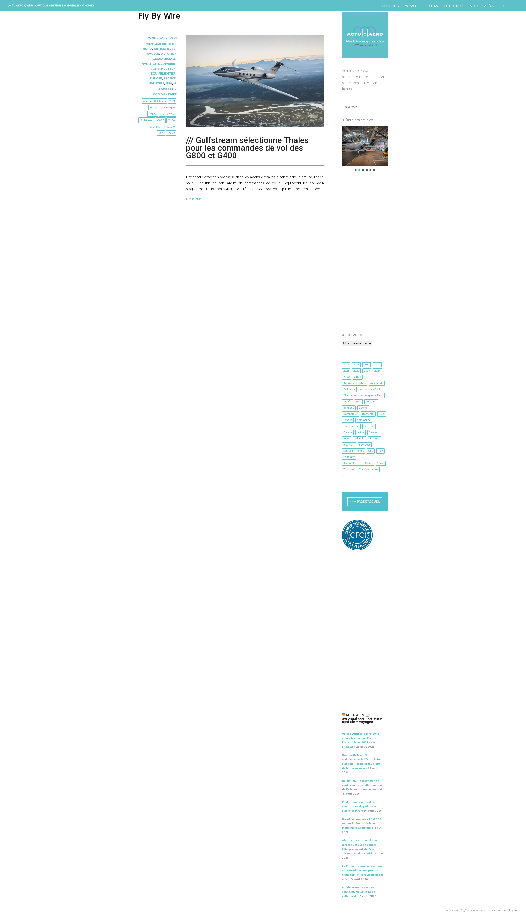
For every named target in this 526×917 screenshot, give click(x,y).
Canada (347, 420)
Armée (347, 401)
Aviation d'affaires (159, 64)
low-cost (349, 444)
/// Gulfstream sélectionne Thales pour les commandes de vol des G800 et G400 (247, 148)
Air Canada (376, 383)
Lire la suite (196, 199)
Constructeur (163, 68)
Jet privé (155, 126)
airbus (357, 377)
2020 (377, 364)
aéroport (371, 401)
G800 (160, 120)
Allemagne (349, 395)
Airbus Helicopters (354, 383)
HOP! (346, 438)
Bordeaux (368, 414)
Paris (380, 451)
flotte (360, 432)
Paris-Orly (349, 457)
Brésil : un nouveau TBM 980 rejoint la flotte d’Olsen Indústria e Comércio (361, 823)
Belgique (348, 408)
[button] (365, 146)
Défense (433, 6)
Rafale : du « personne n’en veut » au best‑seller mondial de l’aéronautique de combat (362, 785)
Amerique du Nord (372, 395)
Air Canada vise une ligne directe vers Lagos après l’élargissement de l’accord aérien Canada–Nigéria (361, 847)
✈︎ (175, 83)
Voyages (411, 6)
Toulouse (349, 469)
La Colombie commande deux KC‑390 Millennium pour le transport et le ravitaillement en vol (362, 873)
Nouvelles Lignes (353, 451)
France (170, 78)
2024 (377, 371)
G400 (171, 120)
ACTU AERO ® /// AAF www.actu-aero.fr (470, 910)
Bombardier (350, 414)
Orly (370, 451)
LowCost (364, 444)
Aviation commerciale (165, 56)
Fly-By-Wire (167, 114)
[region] (365, 149)
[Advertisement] (366, 254)
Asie (358, 401)
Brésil (382, 414)
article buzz (165, 49)
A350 (346, 377)
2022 (356, 371)
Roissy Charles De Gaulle (358, 463)
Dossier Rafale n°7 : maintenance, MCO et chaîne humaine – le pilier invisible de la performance (361, 762)
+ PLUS (503, 6)
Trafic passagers (368, 469)
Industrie (389, 6)
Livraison (374, 438)
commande (364, 420)
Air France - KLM (370, 389)
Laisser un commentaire (165, 92)
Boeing (363, 408)
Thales (171, 133)
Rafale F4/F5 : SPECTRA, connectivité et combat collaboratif (359, 892)
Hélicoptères (454, 6)
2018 (356, 364)
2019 (366, 364)
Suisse (380, 463)
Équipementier (163, 73)
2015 (346, 364)
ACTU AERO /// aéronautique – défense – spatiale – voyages (51, 5)
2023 (367, 371)
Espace (474, 6)
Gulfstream (146, 120)
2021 (149, 44)
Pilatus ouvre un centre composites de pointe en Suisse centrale (359, 806)
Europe (156, 78)
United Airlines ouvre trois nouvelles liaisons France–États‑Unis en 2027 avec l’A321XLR (360, 740)
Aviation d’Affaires (154, 101)
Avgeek (153, 54)
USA (169, 83)
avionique (168, 107)
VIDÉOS (489, 6)
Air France (349, 389)
